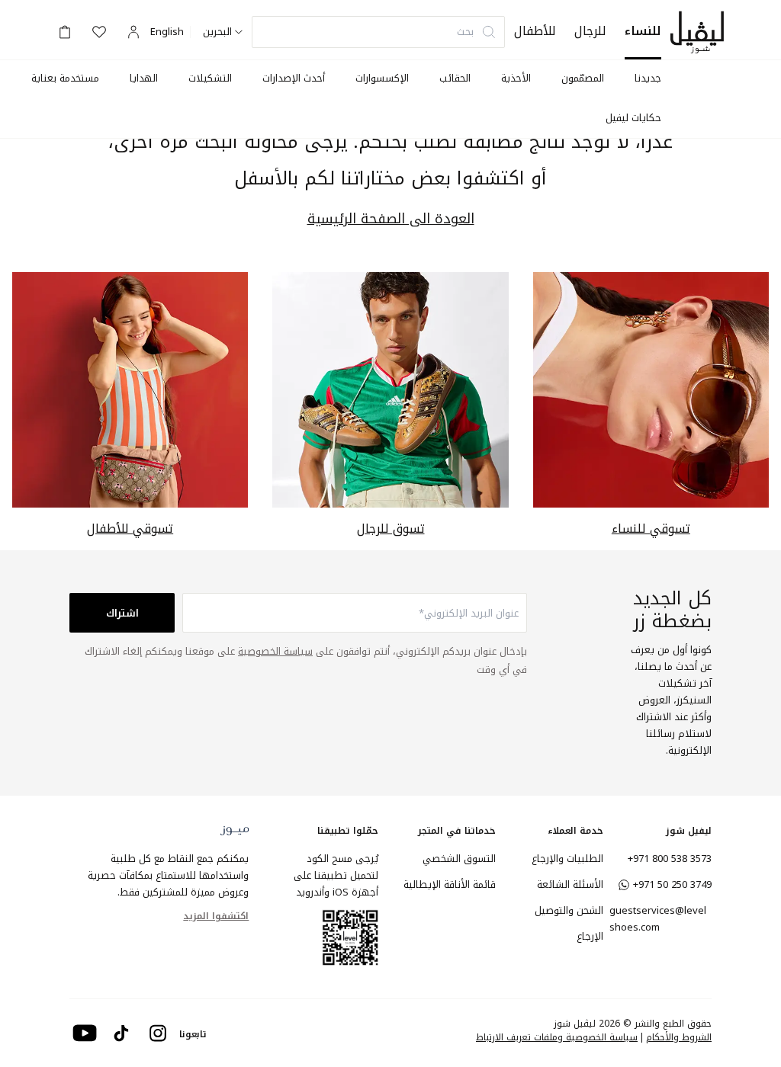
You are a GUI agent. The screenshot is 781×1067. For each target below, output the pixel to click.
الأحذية (516, 78)
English (167, 32)
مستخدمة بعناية (65, 78)
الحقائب (455, 78)
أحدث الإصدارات (293, 78)
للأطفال (535, 31)
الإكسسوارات (382, 78)
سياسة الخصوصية (275, 651)
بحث (465, 31)
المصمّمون (582, 78)
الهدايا (144, 78)
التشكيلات (210, 78)
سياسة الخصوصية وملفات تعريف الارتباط (557, 1037)
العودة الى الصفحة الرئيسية (390, 219)
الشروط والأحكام (679, 1037)
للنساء (643, 31)
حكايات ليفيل (633, 117)
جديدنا (648, 78)
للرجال (590, 31)
